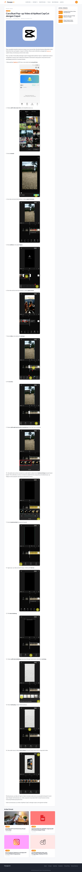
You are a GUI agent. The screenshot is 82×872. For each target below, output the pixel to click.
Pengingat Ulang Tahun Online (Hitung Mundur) (69, 12)
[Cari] (76, 2)
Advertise (55, 865)
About (45, 865)
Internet (35, 2)
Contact (50, 865)
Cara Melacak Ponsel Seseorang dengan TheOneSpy (15, 829)
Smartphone (42, 2)
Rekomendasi (55, 2)
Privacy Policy (67, 865)
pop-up (49, 51)
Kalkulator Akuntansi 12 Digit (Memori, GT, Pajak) (69, 16)
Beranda (7, 8)
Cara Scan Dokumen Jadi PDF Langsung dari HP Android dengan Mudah (42, 829)
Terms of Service (74, 865)
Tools (48, 2)
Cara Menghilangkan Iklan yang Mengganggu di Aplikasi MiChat (39, 853)
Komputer (28, 2)
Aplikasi (11, 8)
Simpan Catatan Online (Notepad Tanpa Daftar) (68, 21)
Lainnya (62, 2)
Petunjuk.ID (7, 866)
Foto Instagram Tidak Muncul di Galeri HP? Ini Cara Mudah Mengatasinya (16, 853)
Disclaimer (60, 865)
